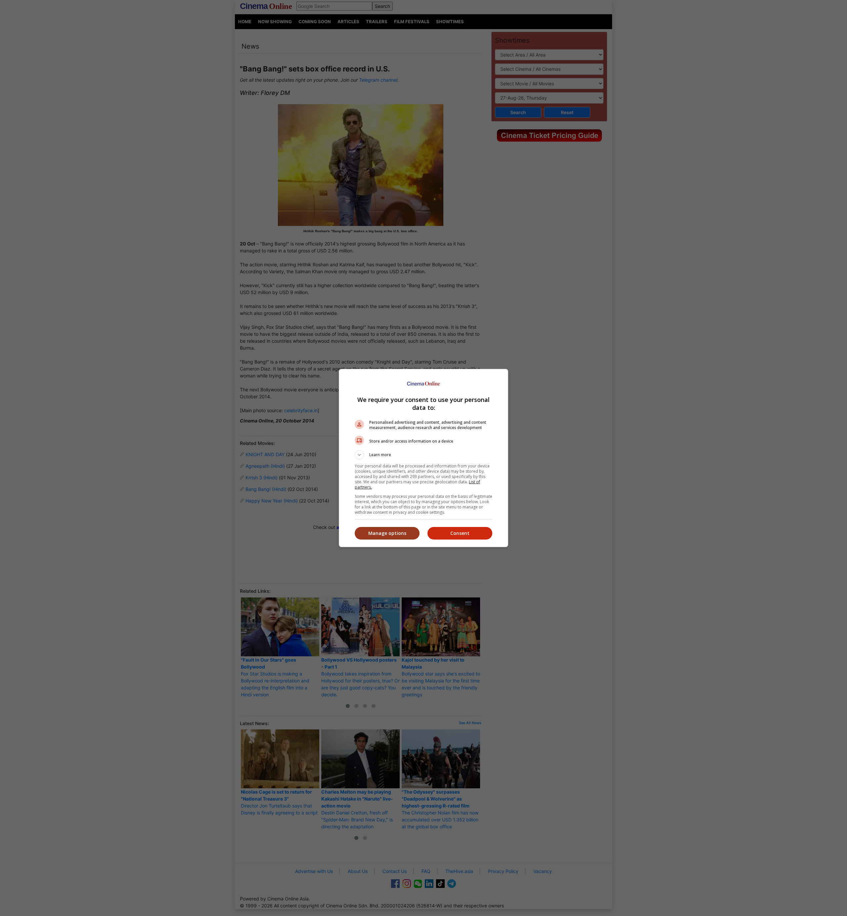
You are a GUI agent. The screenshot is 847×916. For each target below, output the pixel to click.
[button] (423, 454)
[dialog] (423, 458)
